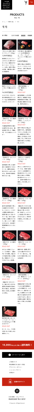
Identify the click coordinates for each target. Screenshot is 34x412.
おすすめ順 (15, 35)
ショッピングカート (15, 370)
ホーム (3, 22)
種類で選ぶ (11, 22)
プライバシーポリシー (15, 367)
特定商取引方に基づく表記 (17, 364)
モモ (18, 22)
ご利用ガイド (13, 362)
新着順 (30, 35)
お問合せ (11, 372)
